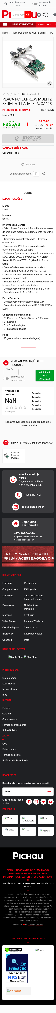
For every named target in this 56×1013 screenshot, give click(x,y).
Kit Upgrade (30, 589)
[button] (23, 164)
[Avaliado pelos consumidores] (16, 969)
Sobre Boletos (9, 730)
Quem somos (9, 678)
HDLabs (39, 925)
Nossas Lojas (9, 689)
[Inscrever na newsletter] (49, 791)
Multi (12, 115)
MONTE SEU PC (44, 24)
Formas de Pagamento (14, 724)
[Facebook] (28, 802)
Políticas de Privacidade (15, 760)
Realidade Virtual (33, 633)
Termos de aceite (11, 754)
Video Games (9, 621)
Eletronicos (8, 605)
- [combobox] (6, 372)
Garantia (6, 713)
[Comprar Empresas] (28, 556)
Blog (4, 694)
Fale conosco (9, 749)
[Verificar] (13, 952)
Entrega (6, 708)
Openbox (7, 639)
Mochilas (7, 615)
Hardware (7, 583)
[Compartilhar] (43, 174)
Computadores (10, 589)
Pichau (31, 925)
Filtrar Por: (10, 369)
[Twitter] (42, 802)
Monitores (7, 595)
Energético (8, 633)
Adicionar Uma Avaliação (44, 375)
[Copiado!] (36, 173)
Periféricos (30, 583)
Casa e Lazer (31, 627)
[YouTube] (50, 802)
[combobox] (20, 15)
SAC (4, 743)
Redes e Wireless (33, 621)
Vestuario (29, 615)
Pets (26, 639)
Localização (8, 683)
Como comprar (10, 719)
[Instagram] (35, 802)
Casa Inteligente (10, 627)
